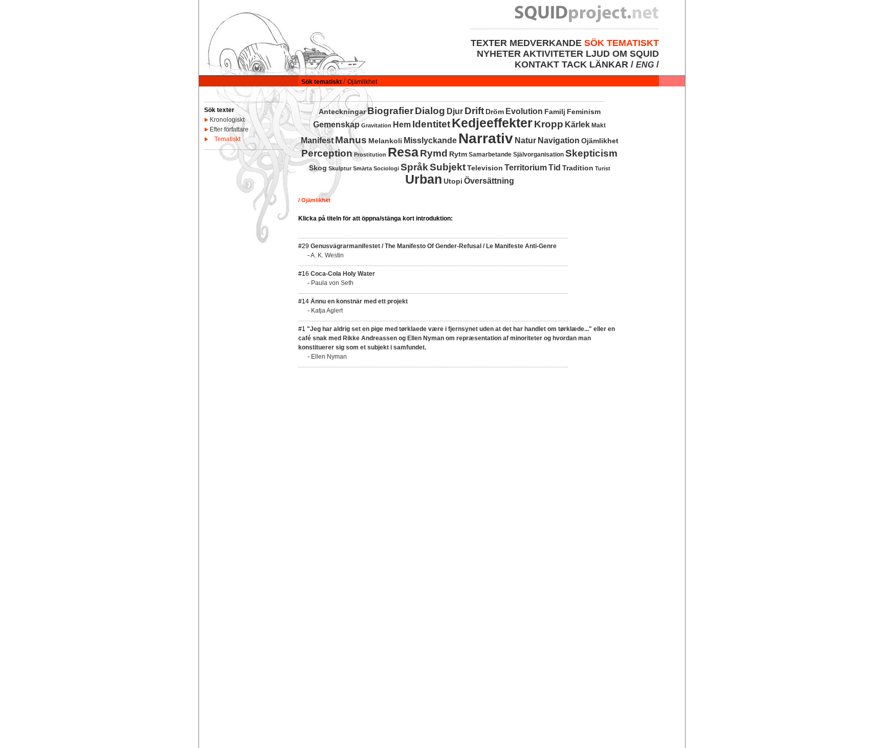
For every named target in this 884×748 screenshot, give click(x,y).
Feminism (584, 111)
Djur (455, 111)
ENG (645, 64)
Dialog (430, 110)
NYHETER (499, 54)
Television (485, 168)
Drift (474, 110)
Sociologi (386, 168)
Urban (423, 179)
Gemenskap (336, 124)
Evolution (524, 111)
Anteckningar (342, 111)
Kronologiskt (227, 119)
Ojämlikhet (599, 141)
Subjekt (448, 167)
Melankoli (385, 141)
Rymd (434, 153)
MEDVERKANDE (546, 43)
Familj (554, 111)
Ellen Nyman (329, 356)
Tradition (577, 168)
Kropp (548, 124)
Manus (351, 140)
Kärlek (577, 124)
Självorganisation (538, 154)
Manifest (317, 140)
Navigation (559, 140)
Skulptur (339, 168)
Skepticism (591, 153)
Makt (598, 125)
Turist (602, 168)
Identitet (431, 124)
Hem (402, 124)
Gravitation (376, 125)
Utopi (453, 181)
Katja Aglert (327, 310)
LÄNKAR (608, 64)
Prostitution (370, 154)
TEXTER (489, 43)
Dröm (494, 111)
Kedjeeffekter (492, 123)
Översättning (489, 181)
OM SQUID (635, 54)
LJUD (598, 54)
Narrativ (485, 138)
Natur (525, 140)
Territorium (525, 167)
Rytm (458, 154)
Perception (326, 153)
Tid (554, 167)
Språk (414, 167)
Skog (318, 168)
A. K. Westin (327, 255)
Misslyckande (430, 140)
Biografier (390, 110)
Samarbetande (490, 154)
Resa (403, 152)
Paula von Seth (332, 283)
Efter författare (229, 129)
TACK (574, 64)
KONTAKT (537, 64)
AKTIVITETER (553, 54)
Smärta (362, 168)
